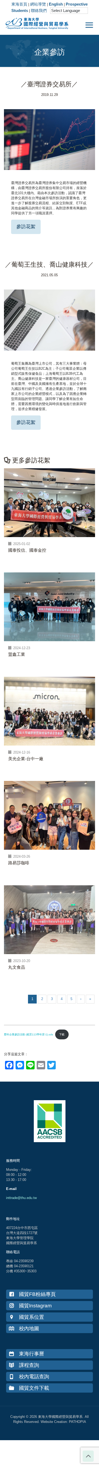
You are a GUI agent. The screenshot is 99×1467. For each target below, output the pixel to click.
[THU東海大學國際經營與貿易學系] (34, 23)
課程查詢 (29, 1365)
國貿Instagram (35, 1305)
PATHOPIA (77, 1422)
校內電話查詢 (34, 1376)
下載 (61, 1034)
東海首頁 (19, 4)
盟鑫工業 (16, 654)
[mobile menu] (89, 25)
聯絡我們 (39, 10)
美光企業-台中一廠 (25, 758)
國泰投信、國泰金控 (27, 550)
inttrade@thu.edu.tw (21, 1198)
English (56, 4)
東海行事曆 (31, 1354)
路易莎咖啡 (18, 863)
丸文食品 (16, 967)
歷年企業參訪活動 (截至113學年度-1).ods (28, 1034)
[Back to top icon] (88, 1456)
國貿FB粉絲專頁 (37, 1294)
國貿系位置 (31, 1317)
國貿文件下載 (34, 1388)
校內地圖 (29, 1328)
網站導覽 (38, 4)
